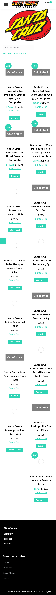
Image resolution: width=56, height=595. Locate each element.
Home (6, 562)
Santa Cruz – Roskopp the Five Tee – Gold (14, 430)
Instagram (8, 533)
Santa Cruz (15, 110)
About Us (7, 567)
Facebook (7, 538)
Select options (14, 450)
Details (14, 118)
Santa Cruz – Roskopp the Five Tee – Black (41, 426)
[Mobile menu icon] (6, 4)
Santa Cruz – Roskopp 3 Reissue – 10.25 (15, 210)
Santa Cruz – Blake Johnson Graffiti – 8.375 (41, 480)
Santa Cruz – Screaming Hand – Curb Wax (41, 206)
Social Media (9, 572)
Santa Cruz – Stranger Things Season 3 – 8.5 (41, 314)
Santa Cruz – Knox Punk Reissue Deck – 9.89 (15, 376)
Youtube (7, 543)
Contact (6, 578)
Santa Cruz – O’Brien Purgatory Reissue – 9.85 (41, 260)
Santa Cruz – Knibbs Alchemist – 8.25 (14, 322)
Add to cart (15, 230)
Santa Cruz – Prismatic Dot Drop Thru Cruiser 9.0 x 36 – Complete (14, 95)
